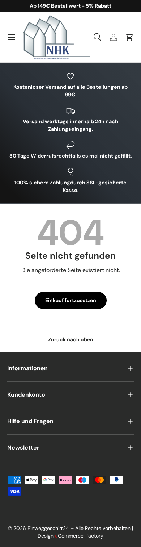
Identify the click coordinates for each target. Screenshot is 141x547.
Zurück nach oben (70, 339)
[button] (129, 37)
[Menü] (12, 37)
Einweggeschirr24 (48, 528)
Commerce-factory (79, 536)
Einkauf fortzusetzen (70, 300)
